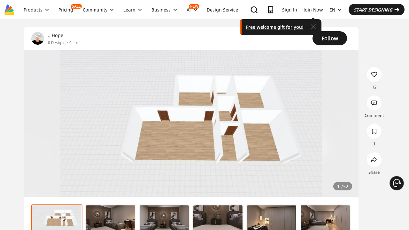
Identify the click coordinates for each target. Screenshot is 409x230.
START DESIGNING (373, 9)
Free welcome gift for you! (275, 27)
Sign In (289, 9)
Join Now (313, 9)
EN (332, 9)
